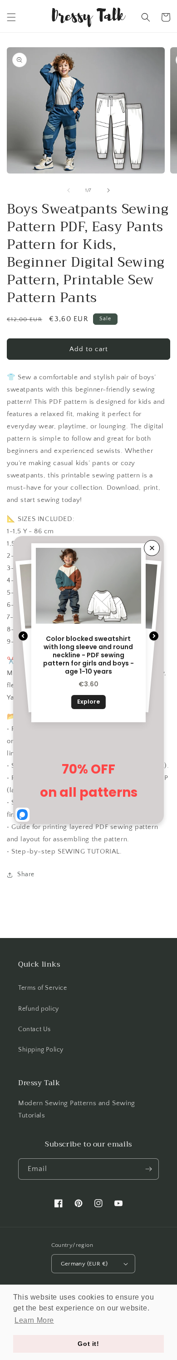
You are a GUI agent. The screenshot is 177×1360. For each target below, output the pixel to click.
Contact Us (34, 1029)
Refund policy (38, 1009)
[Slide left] (69, 190)
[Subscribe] (148, 1169)
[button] (11, 17)
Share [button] (25, 874)
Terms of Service (42, 988)
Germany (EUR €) (84, 1264)
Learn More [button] (34, 1320)
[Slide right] (108, 190)
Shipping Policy (41, 1049)
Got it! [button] (88, 1343)
